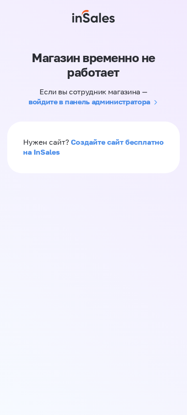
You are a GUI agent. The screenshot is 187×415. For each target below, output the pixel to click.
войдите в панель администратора (89, 101)
